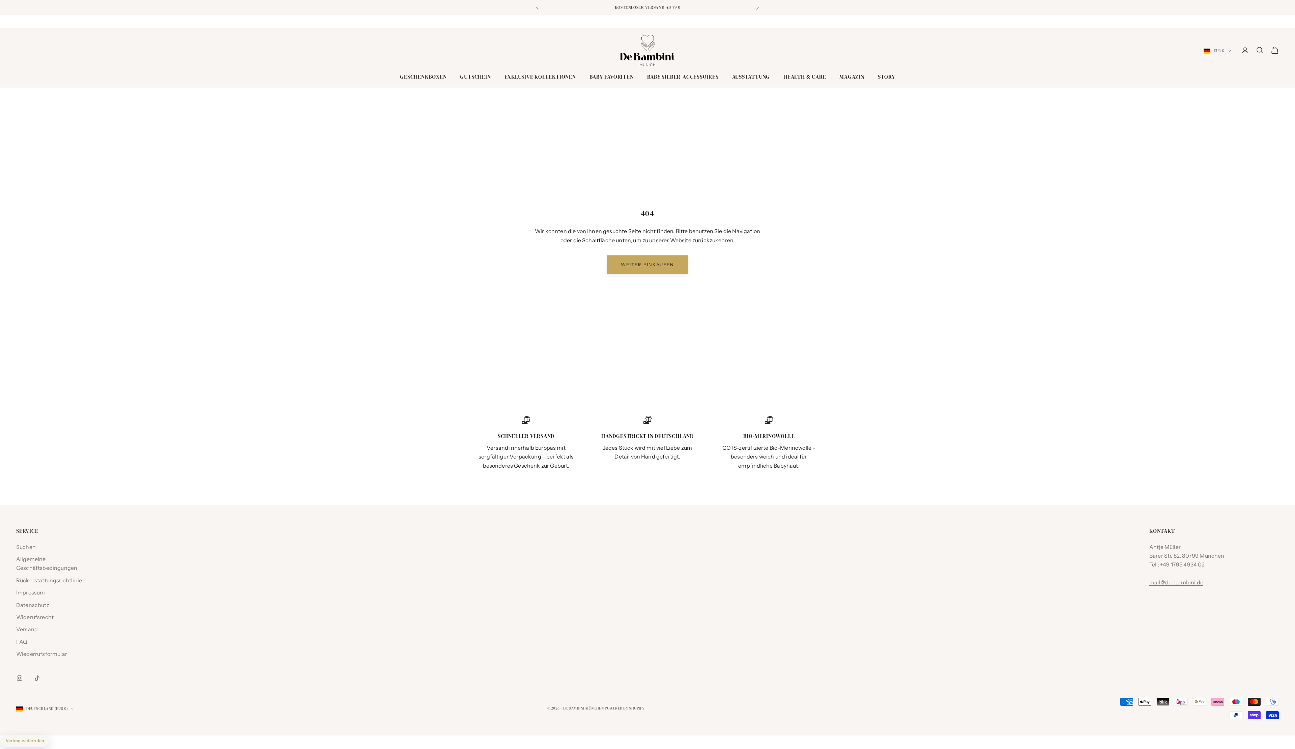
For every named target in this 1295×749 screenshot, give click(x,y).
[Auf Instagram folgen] (19, 678)
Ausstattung (751, 76)
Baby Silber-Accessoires (683, 76)
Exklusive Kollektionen (540, 76)
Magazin (851, 76)
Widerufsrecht (35, 617)
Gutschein (475, 76)
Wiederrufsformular (41, 653)
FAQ (21, 641)
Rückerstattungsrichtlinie (49, 580)
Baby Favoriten (611, 76)
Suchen (26, 547)
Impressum (30, 592)
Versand (27, 629)
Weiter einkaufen (647, 264)
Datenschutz (32, 605)
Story (886, 76)
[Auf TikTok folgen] (37, 678)
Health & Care (804, 76)
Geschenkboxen (423, 76)
